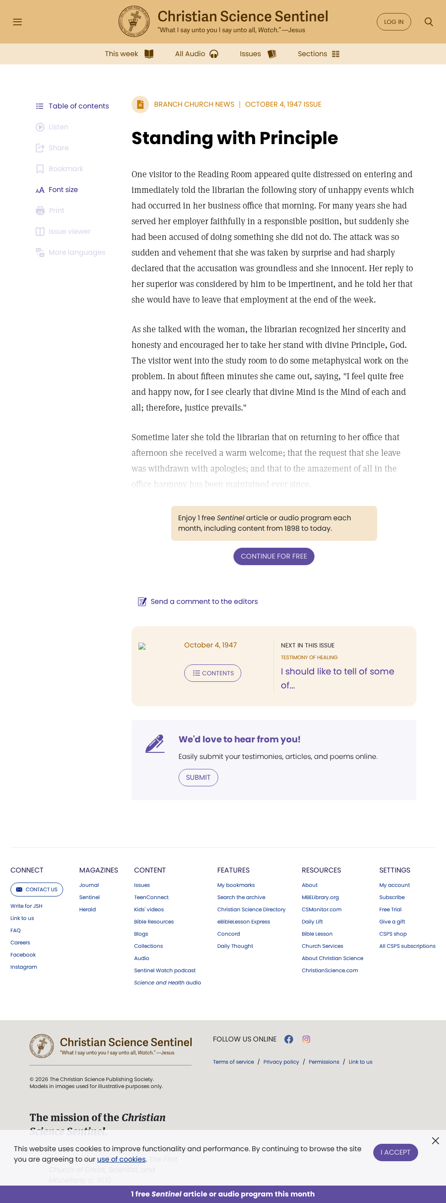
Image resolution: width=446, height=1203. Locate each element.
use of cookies (121, 1159)
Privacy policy (281, 1061)
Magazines (98, 870)
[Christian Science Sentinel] (223, 22)
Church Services (322, 946)
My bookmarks (236, 885)
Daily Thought (235, 946)
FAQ (15, 930)
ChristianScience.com (330, 970)
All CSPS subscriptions (407, 946)
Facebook (23, 954)
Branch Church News (194, 104)
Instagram (23, 967)
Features (233, 870)
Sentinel (89, 897)
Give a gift (392, 921)
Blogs (141, 934)
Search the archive (241, 897)
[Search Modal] (428, 22)
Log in (394, 21)
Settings (394, 870)
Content (150, 870)
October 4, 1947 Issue (283, 104)
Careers (20, 942)
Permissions (324, 1061)
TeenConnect (151, 897)
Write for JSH (26, 906)
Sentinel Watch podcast (165, 970)
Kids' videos (149, 909)
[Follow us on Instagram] (306, 1039)
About (310, 885)
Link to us (22, 918)
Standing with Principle (235, 138)
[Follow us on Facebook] (289, 1039)
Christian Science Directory (251, 909)
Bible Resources (154, 921)
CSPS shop (393, 934)
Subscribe (392, 897)
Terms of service (233, 1061)
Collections (148, 946)
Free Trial (390, 909)
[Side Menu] (17, 22)
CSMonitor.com (321, 909)
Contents (218, 673)
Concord (228, 934)
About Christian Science (332, 958)
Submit (198, 777)
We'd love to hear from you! (240, 739)
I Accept (396, 1152)
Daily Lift (312, 921)
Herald (87, 909)
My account (394, 885)
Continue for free (274, 556)
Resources (321, 870)
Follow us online (245, 1039)
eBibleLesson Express (243, 921)
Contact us (41, 889)
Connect (27, 870)
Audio (141, 958)
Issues (142, 885)
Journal (89, 885)
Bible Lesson (317, 934)
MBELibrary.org (320, 897)
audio (167, 982)
